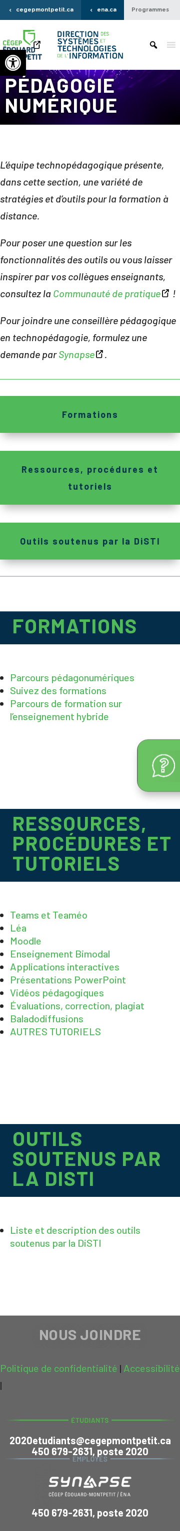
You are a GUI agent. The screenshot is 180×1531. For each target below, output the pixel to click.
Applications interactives (65, 966)
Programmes (150, 9)
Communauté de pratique (106, 293)
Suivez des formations (58, 690)
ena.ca (106, 9)
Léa (18, 928)
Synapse (76, 354)
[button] (13, 63)
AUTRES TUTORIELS (55, 1031)
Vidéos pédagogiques (57, 992)
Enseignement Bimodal (60, 953)
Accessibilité (152, 1368)
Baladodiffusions (47, 1018)
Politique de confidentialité (59, 1368)
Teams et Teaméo (49, 915)
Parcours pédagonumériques (72, 677)
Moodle (26, 941)
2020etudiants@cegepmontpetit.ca (90, 1440)
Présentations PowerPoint (68, 979)
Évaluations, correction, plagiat (77, 1005)
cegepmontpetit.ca (45, 9)
